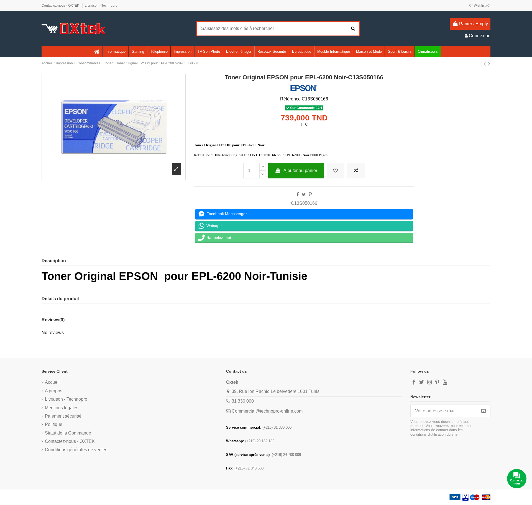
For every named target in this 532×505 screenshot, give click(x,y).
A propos (53, 390)
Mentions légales (61, 407)
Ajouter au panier (300, 170)
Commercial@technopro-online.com (267, 411)
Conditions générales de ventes (76, 449)
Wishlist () (481, 5)
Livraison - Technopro (101, 5)
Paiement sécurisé (63, 416)
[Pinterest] (310, 194)
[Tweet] (304, 194)
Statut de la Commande (68, 433)
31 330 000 (243, 401)
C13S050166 (304, 203)
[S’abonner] (483, 411)
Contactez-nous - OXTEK (61, 5)
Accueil (52, 382)
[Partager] (297, 194)
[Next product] (489, 63)
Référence (290, 99)
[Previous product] (486, 63)
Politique (53, 424)
